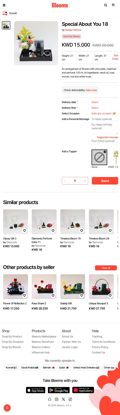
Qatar (62, 367)
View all (106, 267)
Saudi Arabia (28, 367)
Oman (107, 367)
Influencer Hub (41, 352)
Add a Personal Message (75, 119)
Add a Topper (69, 151)
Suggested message (107, 137)
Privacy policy (100, 347)
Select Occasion (71, 113)
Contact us (98, 352)
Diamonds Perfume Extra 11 (42, 240)
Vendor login (70, 347)
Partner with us (71, 341)
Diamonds (10, 242)
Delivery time (70, 107)
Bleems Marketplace (44, 336)
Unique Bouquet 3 (98, 303)
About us (67, 336)
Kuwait (10, 367)
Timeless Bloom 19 (70, 238)
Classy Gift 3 (9, 238)
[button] (4, 5)
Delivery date (70, 102)
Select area (91, 90)
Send (105, 181)
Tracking (97, 336)
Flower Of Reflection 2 (15, 303)
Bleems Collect (41, 347)
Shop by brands (11, 347)
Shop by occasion (13, 341)
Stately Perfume (73, 29)
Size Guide (115, 57)
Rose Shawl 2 (39, 303)
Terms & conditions (103, 341)
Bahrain (47, 367)
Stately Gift (66, 303)
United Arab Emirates (84, 367)
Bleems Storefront (43, 341)
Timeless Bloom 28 (99, 238)
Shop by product (12, 336)
